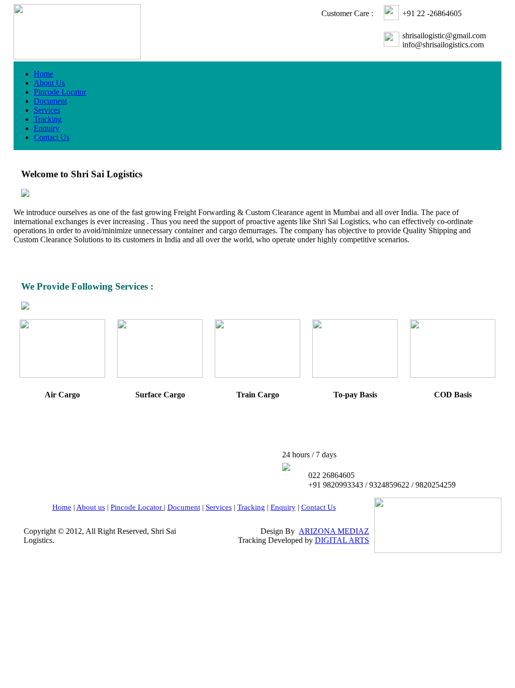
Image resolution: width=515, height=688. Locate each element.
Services (47, 110)
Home (43, 74)
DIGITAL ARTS (342, 540)
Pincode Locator (60, 92)
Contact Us (51, 137)
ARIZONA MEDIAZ (334, 531)
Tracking (48, 119)
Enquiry (46, 128)
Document (50, 101)
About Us (49, 83)
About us (90, 507)
